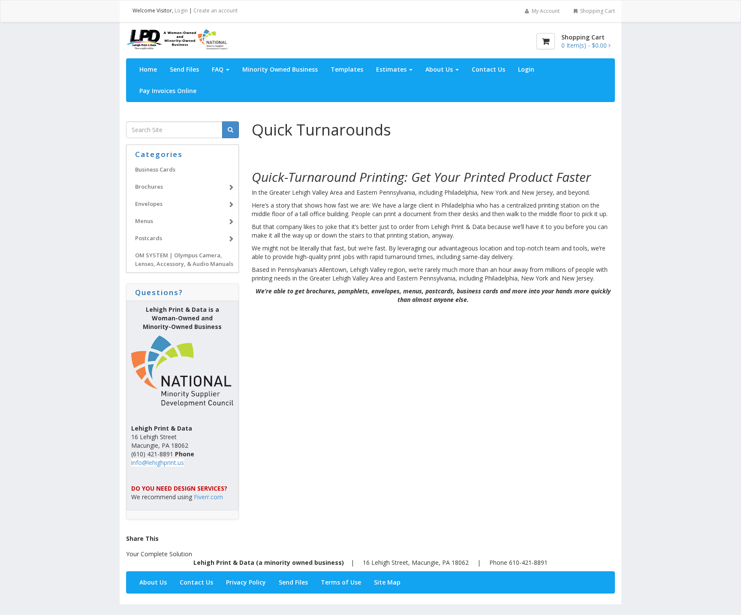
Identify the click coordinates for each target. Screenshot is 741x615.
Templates (347, 69)
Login (181, 10)
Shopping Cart (597, 11)
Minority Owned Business (280, 69)
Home (148, 69)
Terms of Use (341, 582)
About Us (440, 69)
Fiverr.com (208, 497)
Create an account (215, 10)
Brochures (149, 186)
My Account (545, 11)
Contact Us (488, 69)
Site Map (387, 582)
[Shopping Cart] (545, 41)
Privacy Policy (246, 582)
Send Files (184, 69)
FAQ (218, 69)
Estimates (392, 69)
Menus (144, 221)
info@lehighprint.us (157, 462)
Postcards (148, 238)
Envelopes (149, 204)
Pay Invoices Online (167, 91)
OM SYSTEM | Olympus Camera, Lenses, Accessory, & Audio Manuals (184, 259)
